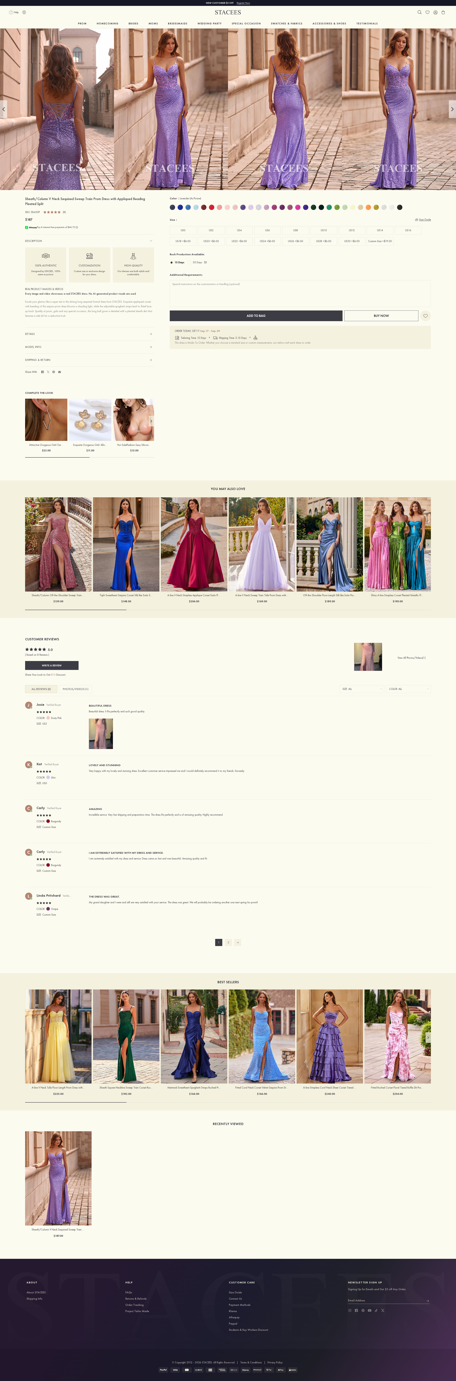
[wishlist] (427, 12)
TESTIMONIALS (367, 23)
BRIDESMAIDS (177, 23)
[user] (435, 12)
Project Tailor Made (137, 1311)
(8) (64, 212)
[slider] (52, 212)
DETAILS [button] (30, 334)
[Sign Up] (427, 1300)
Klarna (233, 1311)
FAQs (128, 1292)
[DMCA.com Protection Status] (293, 1370)
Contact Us (235, 1298)
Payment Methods (239, 1305)
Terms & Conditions (251, 1362)
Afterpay (234, 1317)
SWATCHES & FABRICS (287, 23)
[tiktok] (376, 1310)
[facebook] (356, 1310)
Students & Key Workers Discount (248, 1330)
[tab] (89, 241)
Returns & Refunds (136, 1298)
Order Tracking (134, 1305)
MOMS (153, 23)
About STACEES (36, 1292)
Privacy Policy (275, 1362)
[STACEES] (228, 12)
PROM (82, 23)
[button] (3, 109)
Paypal (233, 1323)
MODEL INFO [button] (33, 347)
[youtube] (369, 1310)
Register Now (243, 2)
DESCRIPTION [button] (33, 241)
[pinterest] (363, 1310)
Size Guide (235, 1292)
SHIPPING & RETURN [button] (37, 360)
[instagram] (350, 1310)
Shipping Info (34, 1298)
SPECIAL (246, 23)
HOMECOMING (108, 23)
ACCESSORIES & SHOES (329, 23)
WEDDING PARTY (210, 23)
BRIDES (134, 23)
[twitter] (383, 1310)
